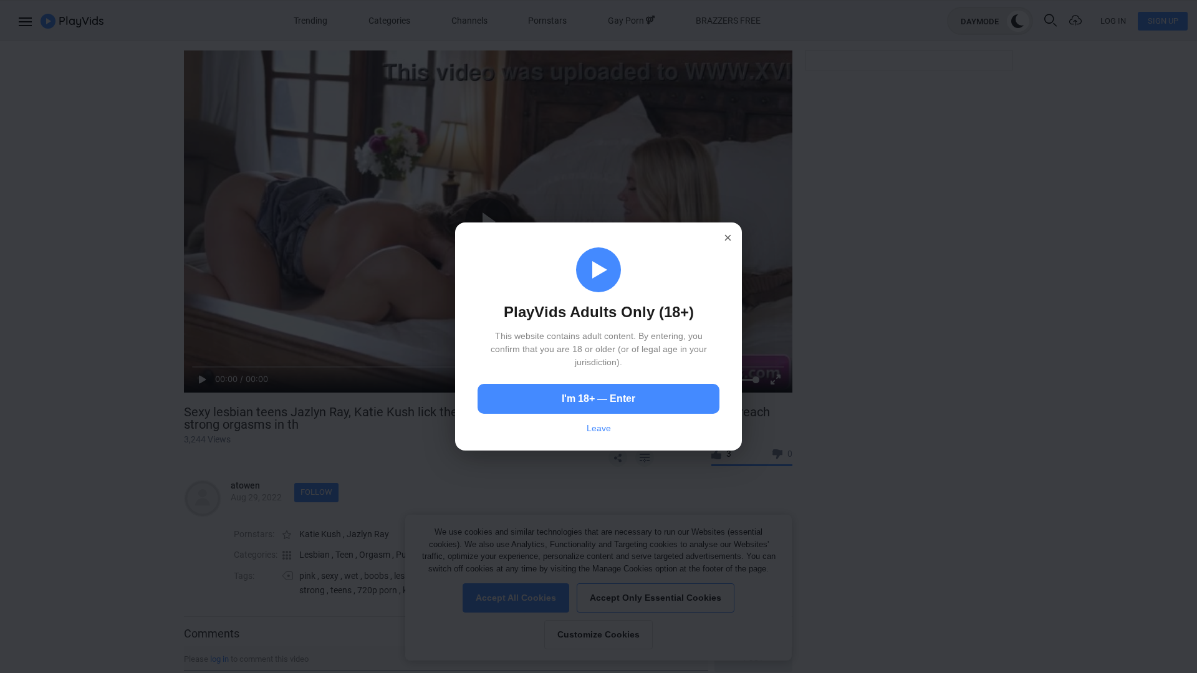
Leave (599, 428)
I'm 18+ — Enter (598, 398)
